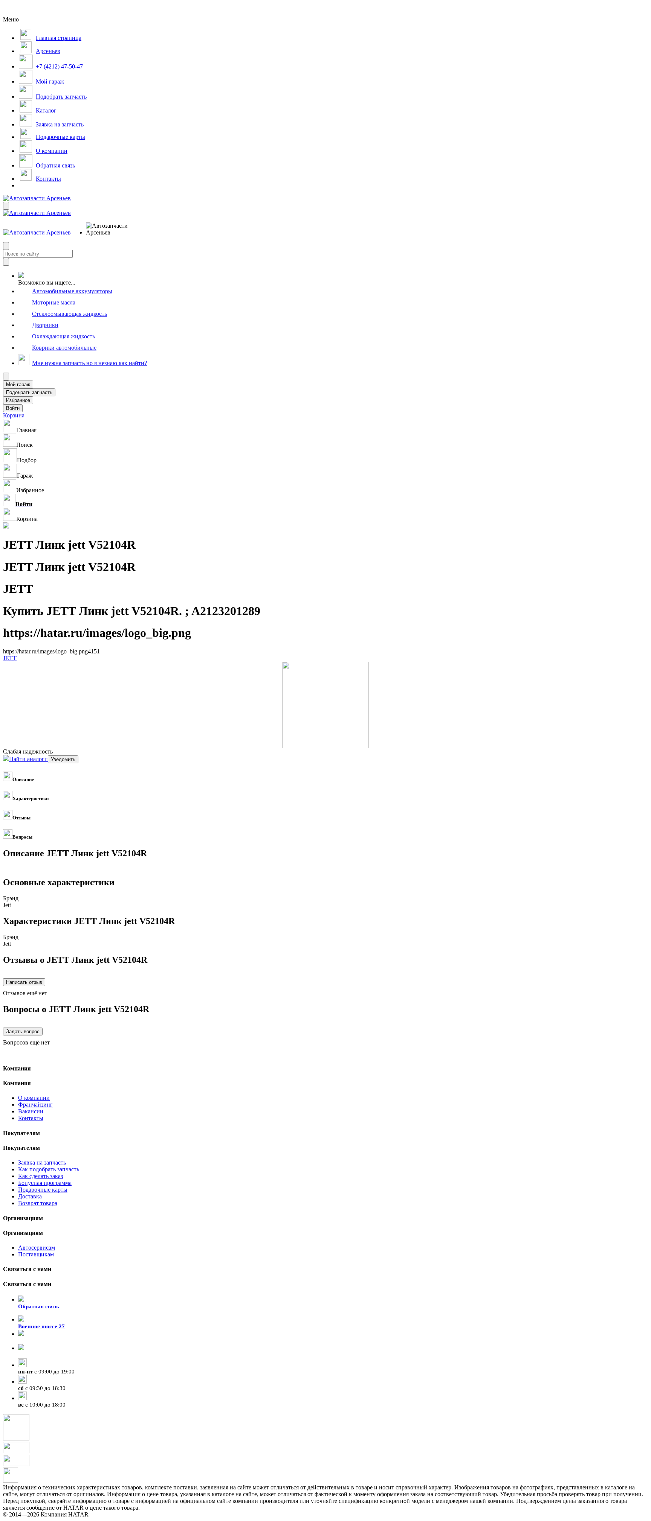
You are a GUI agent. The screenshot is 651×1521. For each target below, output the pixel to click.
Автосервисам (36, 1247)
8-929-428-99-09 (38, 1341)
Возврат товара (37, 1203)
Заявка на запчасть (42, 1162)
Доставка (30, 1196)
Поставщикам (36, 1254)
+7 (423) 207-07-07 (41, 1355)
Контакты (30, 1118)
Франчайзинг (35, 1104)
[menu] (110, 229)
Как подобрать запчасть (48, 1169)
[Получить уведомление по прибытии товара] (63, 759)
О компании (34, 1098)
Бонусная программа (45, 1183)
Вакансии (30, 1111)
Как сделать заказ (40, 1176)
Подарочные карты (42, 1189)
